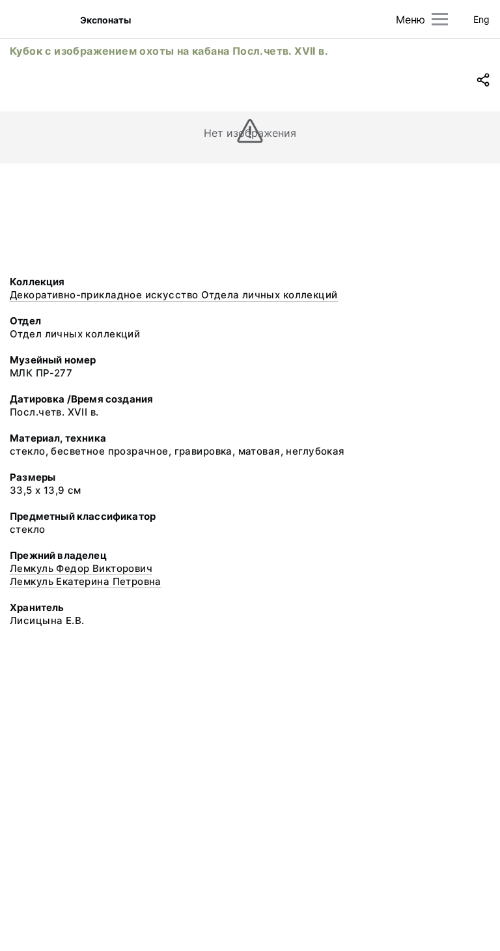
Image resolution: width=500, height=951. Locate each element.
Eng (481, 19)
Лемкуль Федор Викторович (81, 568)
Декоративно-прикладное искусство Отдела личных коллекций (174, 295)
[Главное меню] (439, 19)
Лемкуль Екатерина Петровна (85, 581)
